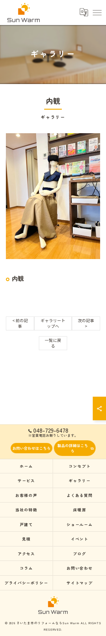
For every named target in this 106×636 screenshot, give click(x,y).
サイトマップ (80, 583)
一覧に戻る (53, 343)
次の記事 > (86, 323)
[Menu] (97, 12)
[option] (53, 196)
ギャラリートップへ (53, 323)
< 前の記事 (20, 323)
